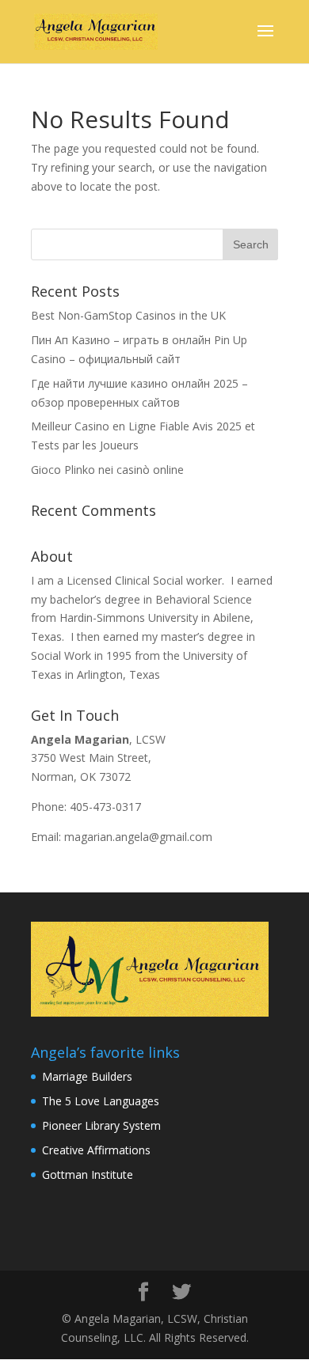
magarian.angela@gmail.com (138, 836)
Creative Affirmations (96, 1149)
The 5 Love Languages (100, 1100)
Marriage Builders (87, 1076)
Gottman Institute (87, 1174)
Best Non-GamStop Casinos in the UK (128, 315)
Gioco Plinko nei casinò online (107, 469)
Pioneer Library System (101, 1125)
